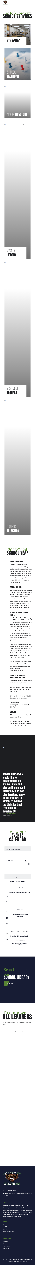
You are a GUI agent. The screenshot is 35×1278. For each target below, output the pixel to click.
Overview (5, 1225)
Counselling (6, 1246)
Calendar (5, 1241)
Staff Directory (7, 1227)
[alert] (17, 848)
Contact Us (6, 1248)
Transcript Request (8, 1231)
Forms (5, 1229)
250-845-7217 (12, 1191)
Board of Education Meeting (19, 936)
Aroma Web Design (21, 1261)
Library (5, 1244)
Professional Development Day (20, 892)
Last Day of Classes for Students (20, 915)
